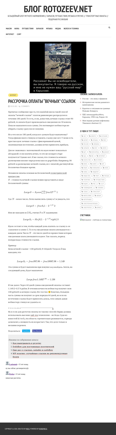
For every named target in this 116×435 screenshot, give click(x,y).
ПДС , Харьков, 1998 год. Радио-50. (95, 115)
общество (86, 176)
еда (84, 156)
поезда (106, 176)
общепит (96, 172)
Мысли (9, 28)
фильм (99, 196)
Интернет (10, 34)
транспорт (96, 192)
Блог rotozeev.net (58, 9)
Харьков (39, 28)
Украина (96, 144)
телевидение (87, 188)
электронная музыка (90, 203)
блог (95, 148)
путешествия (100, 180)
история (99, 160)
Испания (104, 136)
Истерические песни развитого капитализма (96, 103)
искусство (87, 160)
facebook (37, 331)
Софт (19, 34)
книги (94, 164)
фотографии (87, 200)
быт (84, 152)
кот (103, 164)
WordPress (43, 429)
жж (92, 156)
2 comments (25, 106)
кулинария (96, 168)
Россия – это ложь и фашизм (94, 98)
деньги (106, 152)
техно (85, 192)
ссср (102, 184)
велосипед (95, 152)
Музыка (49, 28)
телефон (100, 188)
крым (85, 168)
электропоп (87, 207)
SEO (84, 136)
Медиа (58, 28)
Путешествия (27, 28)
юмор (99, 207)
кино (85, 164)
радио (85, 184)
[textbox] (9, 179)
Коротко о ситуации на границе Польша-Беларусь (96, 109)
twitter (26, 331)
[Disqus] (41, 388)
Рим (104, 140)
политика (86, 180)
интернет (102, 156)
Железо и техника (71, 28)
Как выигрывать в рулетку (27, 343)
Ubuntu (93, 136)
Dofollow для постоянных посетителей (33, 346)
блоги (104, 148)
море (106, 168)
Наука (16, 28)
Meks (28, 429)
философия (87, 196)
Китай (85, 140)
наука (85, 172)
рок (94, 184)
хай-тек (34, 315)
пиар (97, 176)
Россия (85, 144)
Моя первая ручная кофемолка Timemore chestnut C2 (95, 121)
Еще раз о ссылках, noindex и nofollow (33, 350)
